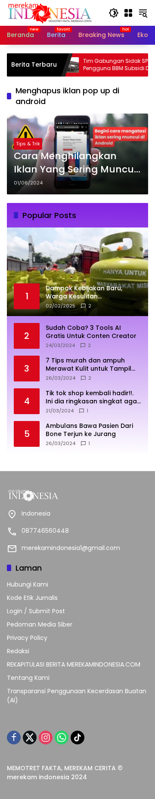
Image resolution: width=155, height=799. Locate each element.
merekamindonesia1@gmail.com (71, 548)
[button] (113, 13)
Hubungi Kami (27, 584)
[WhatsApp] (61, 737)
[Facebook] (14, 737)
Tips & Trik (28, 143)
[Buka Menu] (128, 13)
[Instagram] (46, 737)
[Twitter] (30, 737)
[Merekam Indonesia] (50, 12)
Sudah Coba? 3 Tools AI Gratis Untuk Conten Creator (91, 332)
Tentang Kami (28, 677)
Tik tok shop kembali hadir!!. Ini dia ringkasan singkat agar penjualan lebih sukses (93, 397)
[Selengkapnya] (77, 495)
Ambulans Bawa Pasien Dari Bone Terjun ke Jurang (89, 430)
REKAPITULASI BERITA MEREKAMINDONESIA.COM (73, 664)
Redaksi (18, 651)
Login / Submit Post (36, 611)
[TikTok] (77, 737)
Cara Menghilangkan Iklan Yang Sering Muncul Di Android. (75, 163)
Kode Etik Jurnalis (32, 597)
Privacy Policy (27, 637)
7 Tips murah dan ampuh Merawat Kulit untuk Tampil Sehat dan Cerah (88, 364)
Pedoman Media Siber (39, 624)
